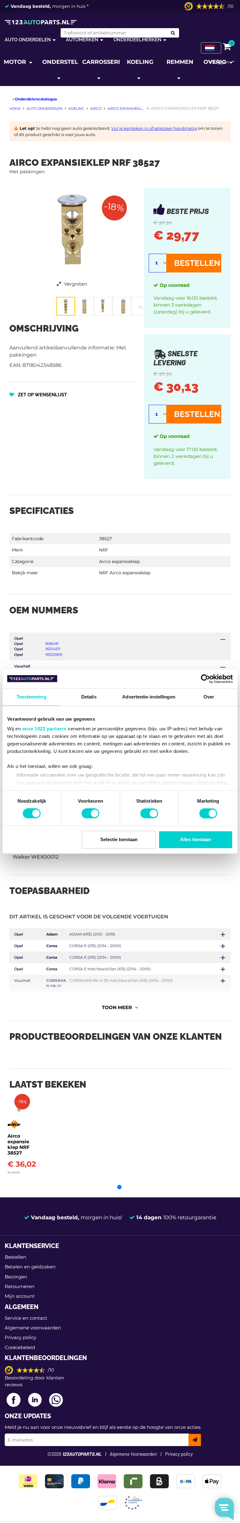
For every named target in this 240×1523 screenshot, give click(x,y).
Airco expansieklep (119, 561)
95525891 (53, 654)
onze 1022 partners (44, 728)
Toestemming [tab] (31, 696)
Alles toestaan (195, 839)
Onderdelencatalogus (35, 99)
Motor (16, 61)
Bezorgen (16, 1277)
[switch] (90, 814)
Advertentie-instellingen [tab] (148, 696)
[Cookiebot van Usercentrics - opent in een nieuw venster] (205, 678)
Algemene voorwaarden (33, 1328)
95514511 (52, 649)
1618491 (51, 643)
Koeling (140, 61)
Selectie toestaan (119, 839)
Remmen (180, 61)
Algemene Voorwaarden (133, 1454)
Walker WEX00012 (35, 857)
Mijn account (20, 1296)
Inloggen (219, 62)
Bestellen (197, 263)
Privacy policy (20, 1337)
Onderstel (60, 61)
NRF (103, 550)
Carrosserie (101, 61)
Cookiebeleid (20, 1347)
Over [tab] (208, 696)
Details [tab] (89, 696)
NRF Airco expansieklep (124, 573)
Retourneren (19, 1286)
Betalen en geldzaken (30, 1267)
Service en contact (26, 1318)
